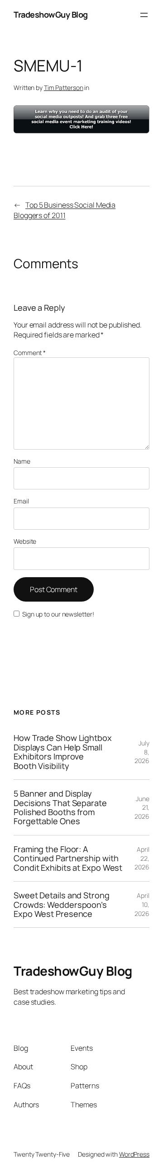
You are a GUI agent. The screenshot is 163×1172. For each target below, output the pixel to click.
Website (25, 541)
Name (22, 461)
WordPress (134, 1154)
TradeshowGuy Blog (51, 14)
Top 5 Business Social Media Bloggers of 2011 (64, 210)
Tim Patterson (63, 87)
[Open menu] (144, 14)
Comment (30, 352)
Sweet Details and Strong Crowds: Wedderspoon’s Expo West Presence (62, 904)
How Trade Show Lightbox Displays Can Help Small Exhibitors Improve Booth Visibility (63, 751)
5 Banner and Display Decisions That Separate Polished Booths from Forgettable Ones (60, 807)
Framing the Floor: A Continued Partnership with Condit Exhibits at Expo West (68, 858)
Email (21, 501)
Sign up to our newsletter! (58, 614)
